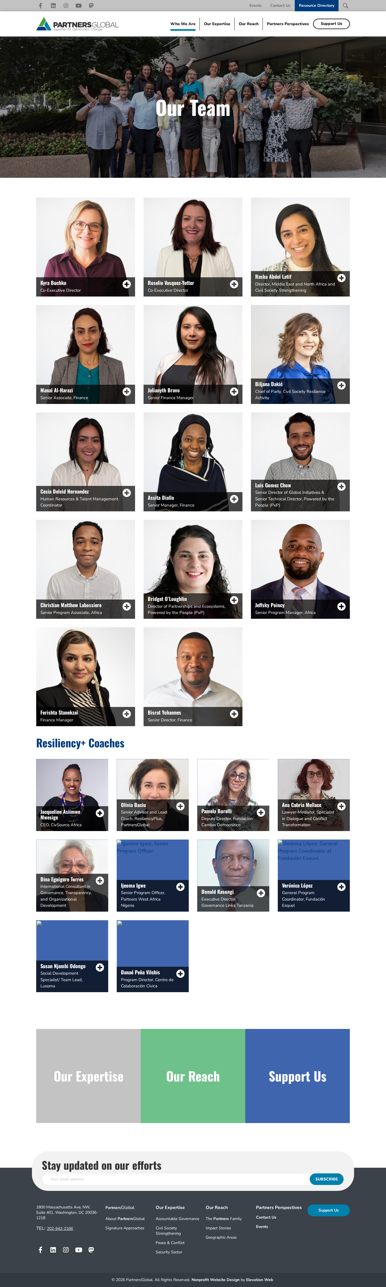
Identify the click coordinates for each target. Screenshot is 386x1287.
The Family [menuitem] (224, 1218)
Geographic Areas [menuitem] (221, 1237)
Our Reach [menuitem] (249, 24)
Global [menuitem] (120, 1207)
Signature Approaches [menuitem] (124, 1228)
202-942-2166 (60, 1228)
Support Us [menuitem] (331, 23)
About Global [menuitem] (125, 1218)
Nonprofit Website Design (216, 1279)
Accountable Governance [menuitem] (177, 1218)
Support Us (328, 1210)
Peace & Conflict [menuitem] (170, 1242)
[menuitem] (279, 1217)
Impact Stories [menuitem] (218, 1228)
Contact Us (280, 5)
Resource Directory (316, 5)
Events (256, 5)
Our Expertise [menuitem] (217, 24)
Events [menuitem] (262, 1226)
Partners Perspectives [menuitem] (288, 24)
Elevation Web (259, 1279)
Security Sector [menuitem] (169, 1252)
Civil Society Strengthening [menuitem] (168, 1230)
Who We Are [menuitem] (183, 24)
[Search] (345, 5)
